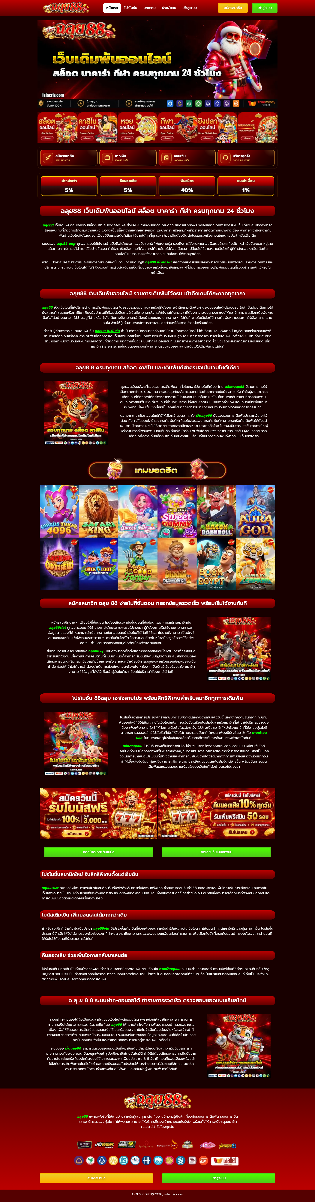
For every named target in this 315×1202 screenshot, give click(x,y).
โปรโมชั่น (130, 7)
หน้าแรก (112, 7)
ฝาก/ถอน (169, 7)
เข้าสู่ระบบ (190, 7)
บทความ (150, 7)
